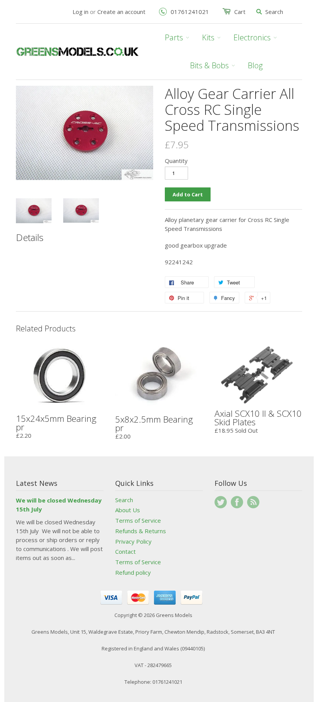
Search (124, 500)
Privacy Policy (133, 541)
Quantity (176, 161)
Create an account (121, 12)
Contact (125, 551)
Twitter (220, 502)
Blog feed (253, 502)
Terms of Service (138, 520)
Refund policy (133, 572)
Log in (80, 12)
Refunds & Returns (140, 531)
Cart (239, 12)
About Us (127, 510)
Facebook (237, 502)
